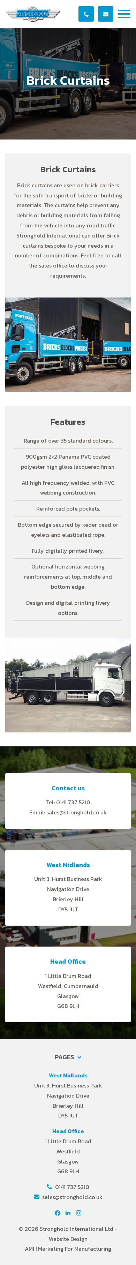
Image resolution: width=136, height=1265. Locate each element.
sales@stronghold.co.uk (72, 1197)
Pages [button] (65, 1057)
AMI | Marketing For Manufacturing (68, 1248)
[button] (125, 14)
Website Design (68, 1239)
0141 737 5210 (71, 1187)
